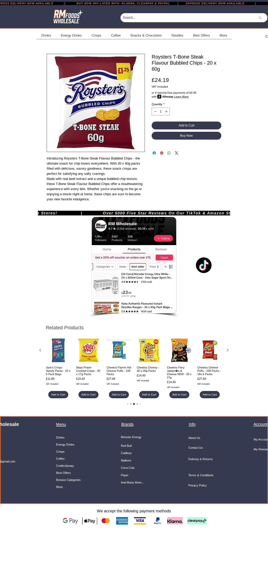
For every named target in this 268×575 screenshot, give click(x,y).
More (59, 487)
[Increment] (166, 111)
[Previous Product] (40, 350)
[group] (134, 368)
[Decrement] (155, 111)
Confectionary (65, 465)
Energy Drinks (65, 444)
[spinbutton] (161, 111)
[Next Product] (227, 350)
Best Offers (63, 472)
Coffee (60, 458)
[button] (46, 37)
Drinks (60, 437)
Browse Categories (68, 480)
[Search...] (260, 17)
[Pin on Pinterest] (161, 153)
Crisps (60, 451)
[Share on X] (176, 153)
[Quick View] (58, 350)
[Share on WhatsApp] (169, 153)
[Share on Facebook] (154, 153)
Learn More (181, 96)
